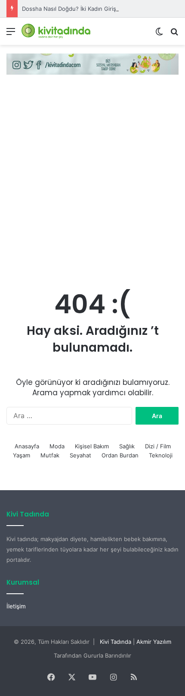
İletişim (16, 606)
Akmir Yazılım (153, 641)
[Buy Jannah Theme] (92, 63)
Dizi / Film (158, 446)
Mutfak (49, 455)
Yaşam (21, 455)
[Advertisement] (92, 180)
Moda (57, 446)
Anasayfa (27, 446)
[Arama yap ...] (174, 34)
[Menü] (10, 34)
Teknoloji (161, 455)
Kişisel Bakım (92, 446)
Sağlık (127, 446)
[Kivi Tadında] (56, 31)
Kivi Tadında (115, 641)
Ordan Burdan (120, 455)
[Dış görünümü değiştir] (159, 34)
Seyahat (80, 455)
